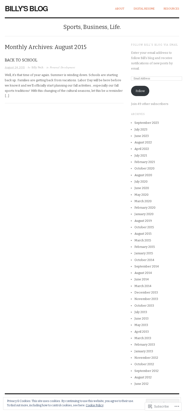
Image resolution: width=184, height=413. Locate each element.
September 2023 (146, 123)
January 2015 (143, 253)
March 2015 (142, 240)
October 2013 (144, 305)
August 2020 (143, 175)
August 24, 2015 (15, 67)
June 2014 (141, 279)
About (119, 8)
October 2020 (144, 168)
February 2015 (144, 247)
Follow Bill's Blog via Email (154, 44)
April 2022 (141, 149)
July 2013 (140, 312)
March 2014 (142, 286)
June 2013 (141, 318)
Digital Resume (144, 8)
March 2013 (142, 338)
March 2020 (143, 201)
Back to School (21, 60)
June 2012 (141, 384)
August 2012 (143, 377)
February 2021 (144, 162)
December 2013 (146, 292)
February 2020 (144, 207)
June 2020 (141, 188)
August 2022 (143, 142)
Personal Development (62, 67)
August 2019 (143, 221)
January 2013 (143, 351)
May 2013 (141, 325)
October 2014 (144, 260)
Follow (140, 91)
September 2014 (146, 266)
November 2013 (146, 299)
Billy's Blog (26, 8)
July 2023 (140, 129)
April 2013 (141, 331)
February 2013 (144, 344)
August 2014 (143, 273)
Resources (171, 8)
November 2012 (146, 357)
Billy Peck (37, 67)
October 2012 (144, 364)
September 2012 (146, 371)
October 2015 (144, 227)
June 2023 (141, 136)
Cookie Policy (95, 405)
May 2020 (141, 194)
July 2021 (140, 155)
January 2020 (144, 214)
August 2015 (143, 233)
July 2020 (141, 181)
